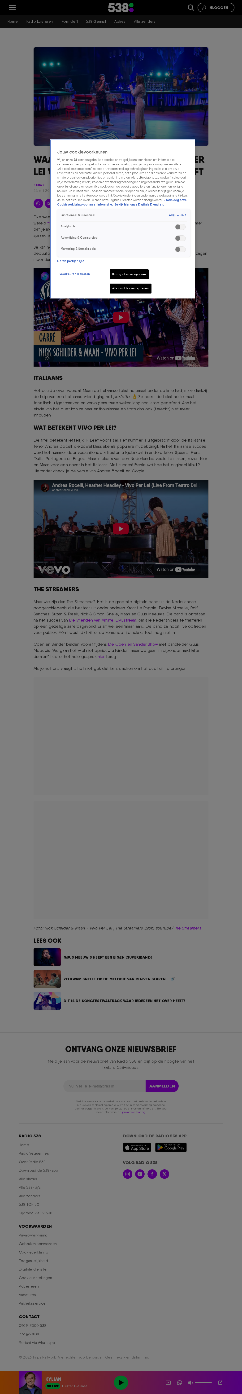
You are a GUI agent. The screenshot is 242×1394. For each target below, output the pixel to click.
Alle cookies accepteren (130, 288)
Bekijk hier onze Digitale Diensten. (139, 204)
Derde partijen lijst (70, 261)
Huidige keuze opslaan (129, 274)
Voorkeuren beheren (75, 274)
